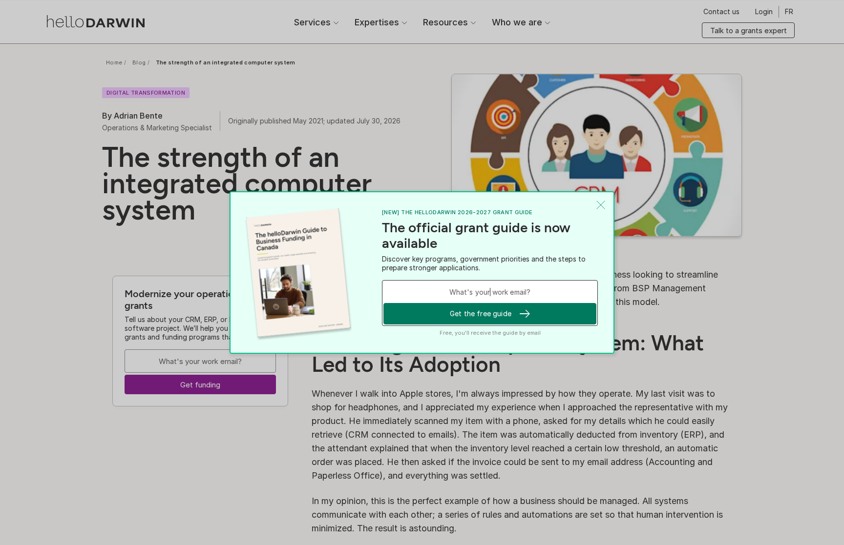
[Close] (601, 205)
